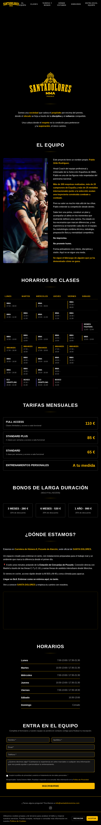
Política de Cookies (18, 821)
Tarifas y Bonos (47, 4)
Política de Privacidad (81, 780)
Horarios (76, 4)
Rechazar (78, 818)
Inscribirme (50, 786)
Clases (34, 4)
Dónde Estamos (61, 4)
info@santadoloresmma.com (67, 803)
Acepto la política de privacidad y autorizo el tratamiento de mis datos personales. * (38, 775)
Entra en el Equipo (91, 4)
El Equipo (22, 4)
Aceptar (92, 818)
